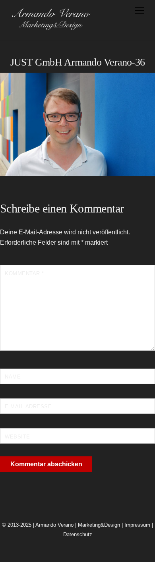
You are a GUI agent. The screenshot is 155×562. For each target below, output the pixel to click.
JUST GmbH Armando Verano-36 (77, 62)
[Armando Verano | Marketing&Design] (51, 27)
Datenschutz (77, 534)
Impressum (137, 525)
